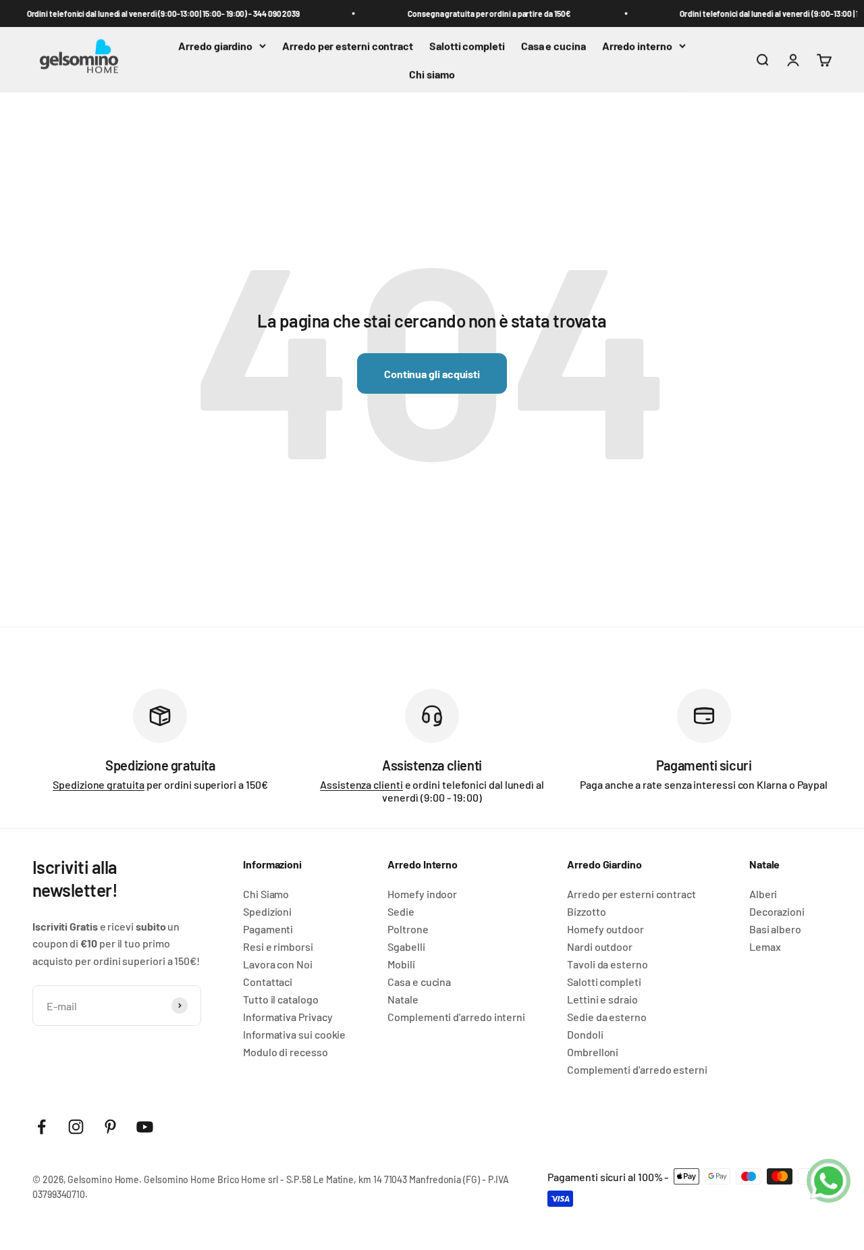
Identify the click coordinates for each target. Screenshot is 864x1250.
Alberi (763, 894)
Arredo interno (637, 45)
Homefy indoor (422, 894)
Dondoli (585, 1034)
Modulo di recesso (285, 1052)
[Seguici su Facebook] (41, 1127)
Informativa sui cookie (294, 1034)
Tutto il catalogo (281, 999)
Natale (402, 999)
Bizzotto (586, 911)
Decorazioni (777, 911)
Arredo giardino (215, 45)
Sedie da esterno (607, 1017)
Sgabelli (406, 947)
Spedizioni (267, 911)
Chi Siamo (266, 894)
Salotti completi (467, 45)
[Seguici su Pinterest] (110, 1127)
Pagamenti (268, 929)
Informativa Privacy (287, 1017)
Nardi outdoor (599, 947)
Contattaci (267, 982)
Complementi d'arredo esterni (637, 1069)
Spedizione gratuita (98, 784)
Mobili (401, 964)
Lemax (765, 947)
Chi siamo (431, 74)
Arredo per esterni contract (347, 45)
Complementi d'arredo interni (456, 1017)
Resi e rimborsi (278, 947)
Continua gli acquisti (432, 373)
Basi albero (775, 929)
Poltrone (407, 929)
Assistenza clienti (361, 784)
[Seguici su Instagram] (76, 1127)
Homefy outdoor (605, 929)
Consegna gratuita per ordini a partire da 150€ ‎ (485, 13)
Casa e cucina (553, 45)
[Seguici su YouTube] (145, 1127)
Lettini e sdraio (602, 999)
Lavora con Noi (278, 964)
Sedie (400, 911)
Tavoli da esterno (607, 964)
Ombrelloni (592, 1052)
